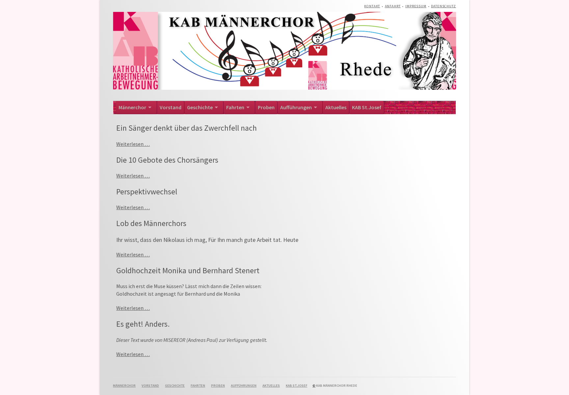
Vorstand (170, 107)
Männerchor (132, 107)
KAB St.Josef (366, 107)
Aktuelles (335, 107)
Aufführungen (296, 107)
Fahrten (235, 107)
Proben (266, 107)
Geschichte (200, 107)
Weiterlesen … (133, 144)
